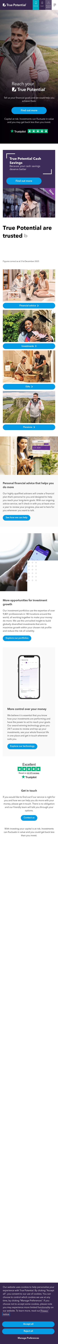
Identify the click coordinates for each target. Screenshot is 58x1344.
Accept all (28, 1324)
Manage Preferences (28, 1338)
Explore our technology (22, 746)
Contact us (29, 817)
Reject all (28, 1331)
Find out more (29, 110)
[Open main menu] (55, 5)
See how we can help (16, 517)
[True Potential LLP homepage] (14, 5)
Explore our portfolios (17, 638)
